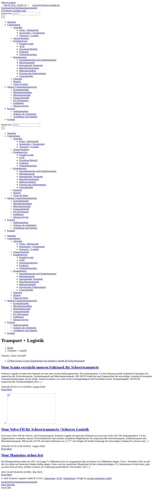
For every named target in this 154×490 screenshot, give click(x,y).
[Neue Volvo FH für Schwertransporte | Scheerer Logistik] (31, 423)
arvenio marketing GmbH (99, 478)
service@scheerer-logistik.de (46, 5)
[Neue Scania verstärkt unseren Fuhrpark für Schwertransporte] (46, 361)
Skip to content (8, 2)
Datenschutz (69, 478)
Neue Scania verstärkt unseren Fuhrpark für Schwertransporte (50, 367)
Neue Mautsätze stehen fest (22, 455)
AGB (59, 478)
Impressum (50, 478)
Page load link (8, 484)
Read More (6, 389)
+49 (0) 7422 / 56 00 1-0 (14, 5)
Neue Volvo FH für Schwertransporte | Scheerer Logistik (45, 429)
